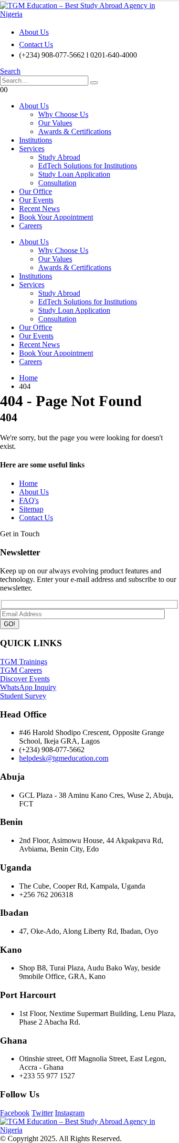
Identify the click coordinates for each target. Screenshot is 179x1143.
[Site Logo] (89, 14)
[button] (10, 71)
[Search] (94, 82)
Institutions (35, 140)
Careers (30, 226)
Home (28, 483)
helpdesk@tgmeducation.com (63, 758)
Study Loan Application (74, 174)
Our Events (36, 200)
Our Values (55, 123)
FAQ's (29, 500)
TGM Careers (21, 670)
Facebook (15, 1113)
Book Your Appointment (56, 217)
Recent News (39, 208)
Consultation (57, 183)
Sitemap (31, 509)
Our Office (35, 191)
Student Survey (23, 696)
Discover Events (25, 679)
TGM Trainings (23, 662)
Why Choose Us (63, 114)
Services (31, 149)
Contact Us (36, 44)
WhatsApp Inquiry (28, 687)
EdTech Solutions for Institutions (87, 166)
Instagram (69, 1113)
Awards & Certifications (74, 131)
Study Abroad (59, 157)
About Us (34, 32)
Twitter (42, 1113)
